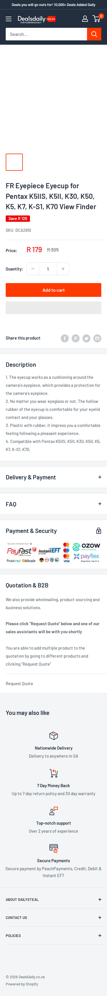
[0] (96, 18)
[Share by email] (97, 338)
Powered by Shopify (22, 984)
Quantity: (14, 268)
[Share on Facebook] (65, 338)
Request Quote (19, 683)
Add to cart (54, 290)
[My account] (85, 18)
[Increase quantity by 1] (63, 269)
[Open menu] (8, 19)
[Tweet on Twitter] (86, 338)
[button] (53, 307)
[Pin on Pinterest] (76, 338)
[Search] (94, 34)
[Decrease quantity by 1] (33, 269)
